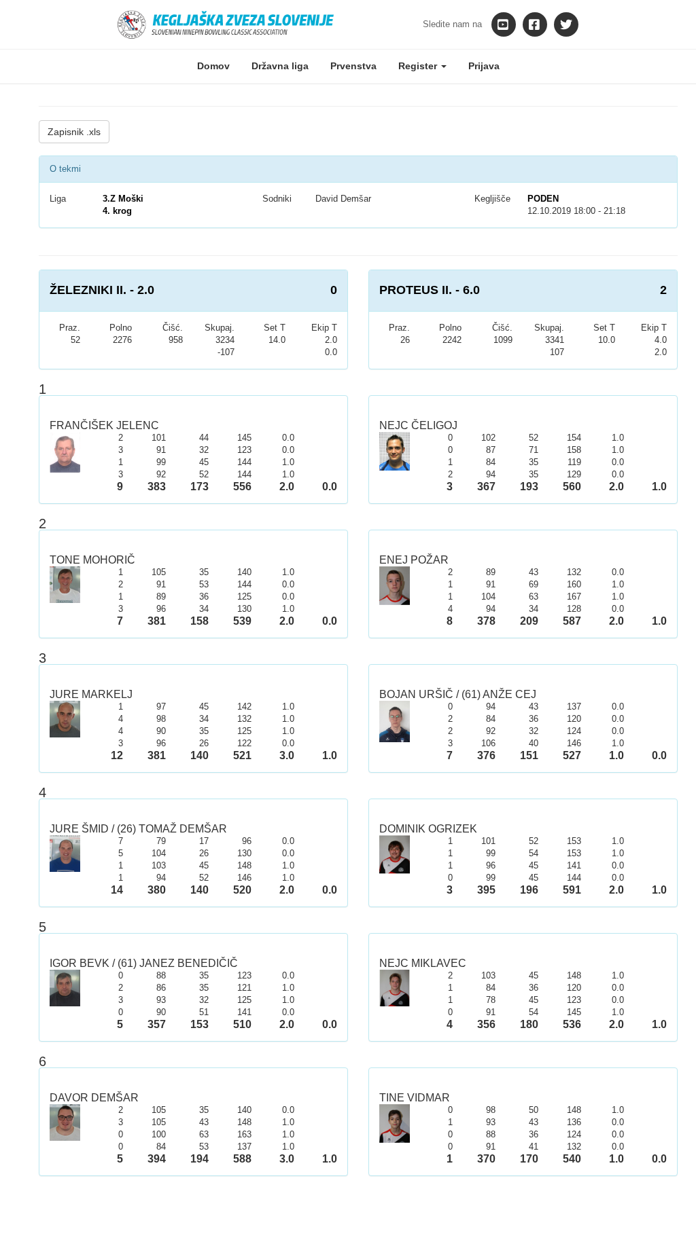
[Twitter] (566, 24)
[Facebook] (535, 24)
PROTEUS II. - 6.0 (429, 290)
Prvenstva (353, 65)
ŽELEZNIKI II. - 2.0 (102, 290)
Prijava (484, 65)
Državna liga (280, 65)
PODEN (543, 199)
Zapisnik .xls (74, 131)
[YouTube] (503, 24)
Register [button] (419, 65)
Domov (213, 65)
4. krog (117, 211)
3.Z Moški (123, 199)
